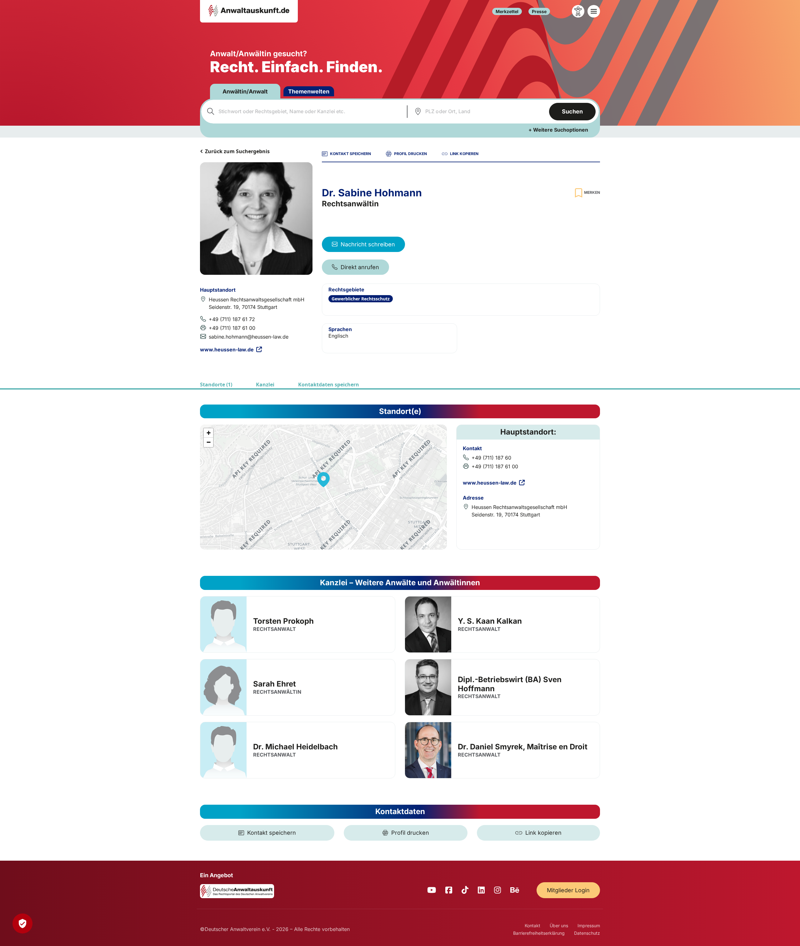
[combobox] (303, 112)
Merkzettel (507, 11)
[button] (323, 479)
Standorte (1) (216, 384)
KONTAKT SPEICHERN (350, 153)
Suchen (572, 111)
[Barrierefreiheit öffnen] (578, 11)
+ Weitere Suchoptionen (558, 130)
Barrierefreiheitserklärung (539, 933)
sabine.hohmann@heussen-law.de (248, 337)
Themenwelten (308, 91)
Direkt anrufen (360, 267)
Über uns (559, 925)
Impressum (589, 925)
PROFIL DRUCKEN (410, 153)
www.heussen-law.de (227, 349)
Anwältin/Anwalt (245, 91)
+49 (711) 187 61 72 (232, 319)
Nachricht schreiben (368, 244)
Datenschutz (587, 933)
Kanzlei (265, 384)
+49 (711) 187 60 (491, 458)
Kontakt (532, 925)
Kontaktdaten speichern (328, 384)
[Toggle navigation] (594, 11)
